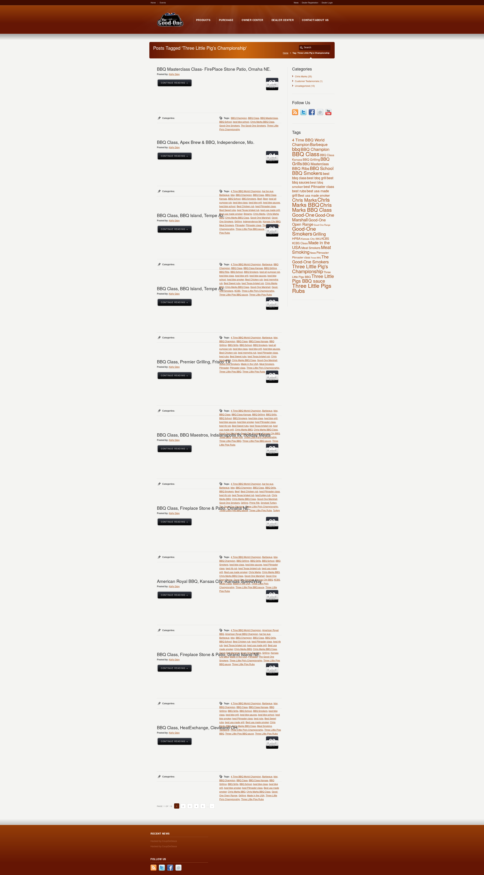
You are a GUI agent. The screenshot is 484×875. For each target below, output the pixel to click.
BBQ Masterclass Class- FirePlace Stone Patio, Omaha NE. (214, 69)
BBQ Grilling (270, 268)
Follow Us (158, 859)
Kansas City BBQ (311, 238)
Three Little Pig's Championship (310, 269)
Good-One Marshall (267, 498)
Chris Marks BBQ (244, 429)
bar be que (267, 191)
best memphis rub (247, 352)
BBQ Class (253, 117)
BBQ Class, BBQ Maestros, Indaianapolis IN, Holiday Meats (214, 435)
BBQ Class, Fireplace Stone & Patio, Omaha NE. (203, 508)
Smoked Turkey (268, 502)
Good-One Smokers (229, 125)
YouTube (328, 112)
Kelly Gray (174, 74)
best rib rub (225, 425)
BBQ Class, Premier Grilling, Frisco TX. (194, 361)
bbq (233, 194)
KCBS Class (300, 243)
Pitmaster (322, 252)
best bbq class (240, 202)
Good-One (303, 214)
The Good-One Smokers (253, 125)
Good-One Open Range (309, 222)
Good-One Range (322, 224)
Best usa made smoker (235, 572)
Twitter (303, 112)
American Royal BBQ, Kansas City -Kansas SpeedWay (209, 581)
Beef (259, 198)
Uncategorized (302, 85)
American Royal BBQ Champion (241, 633)
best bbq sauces (271, 202)
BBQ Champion (239, 117)
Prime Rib (254, 502)
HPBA (296, 238)
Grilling (244, 502)
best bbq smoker (235, 279)
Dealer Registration (310, 2)
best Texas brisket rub (248, 210)
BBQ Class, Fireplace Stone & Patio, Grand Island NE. (209, 654)
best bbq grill (255, 202)
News (296, 2)
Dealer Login (327, 2)
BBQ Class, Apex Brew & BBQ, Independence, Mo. (205, 142)
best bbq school (241, 121)
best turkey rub (263, 495)
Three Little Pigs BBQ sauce (313, 278)
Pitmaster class (301, 257)
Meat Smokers (310, 248)
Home (153, 2)
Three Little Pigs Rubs (252, 799)
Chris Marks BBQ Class (262, 121)
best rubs (224, 356)
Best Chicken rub (245, 206)
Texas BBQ (316, 257)
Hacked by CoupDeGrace (163, 840)
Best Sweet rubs (227, 210)
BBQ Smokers (249, 198)
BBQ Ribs (224, 271)
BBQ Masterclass (269, 117)
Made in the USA (255, 795)
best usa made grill (270, 210)
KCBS (325, 238)
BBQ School (225, 121)
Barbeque (224, 194)
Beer (265, 198)
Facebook (312, 112)
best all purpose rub (270, 271)
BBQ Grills (233, 345)
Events (163, 2)
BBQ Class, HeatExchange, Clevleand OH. (197, 727)
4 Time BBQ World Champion (246, 191)
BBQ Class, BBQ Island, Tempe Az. (190, 215)
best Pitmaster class (265, 206)
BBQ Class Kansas (253, 268)
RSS (295, 112)
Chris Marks (255, 572)
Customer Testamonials (307, 81)
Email (320, 112)
